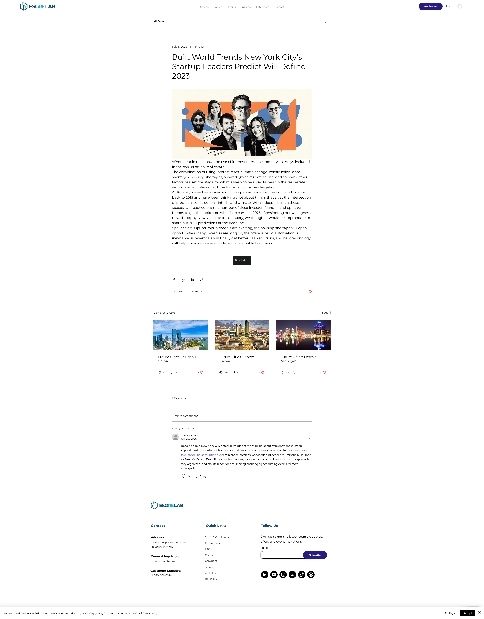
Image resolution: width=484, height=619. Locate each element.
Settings (450, 613)
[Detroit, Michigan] (303, 335)
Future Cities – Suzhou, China (177, 359)
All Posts (158, 21)
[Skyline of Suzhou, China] (180, 335)
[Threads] (311, 574)
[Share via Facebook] (174, 280)
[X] (292, 574)
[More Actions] (309, 437)
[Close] (479, 613)
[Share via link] (201, 280)
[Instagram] (283, 574)
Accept (468, 613)
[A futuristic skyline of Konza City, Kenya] (242, 335)
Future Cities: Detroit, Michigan (299, 359)
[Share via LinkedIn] (192, 280)
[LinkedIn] (264, 574)
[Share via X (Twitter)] (183, 280)
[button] (326, 21)
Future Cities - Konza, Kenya (237, 359)
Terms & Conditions (217, 537)
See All (326, 312)
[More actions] (309, 46)
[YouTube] (274, 574)
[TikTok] (301, 574)
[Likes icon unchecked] (183, 476)
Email (264, 547)
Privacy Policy (213, 542)
